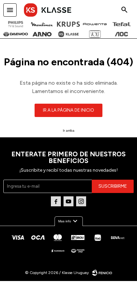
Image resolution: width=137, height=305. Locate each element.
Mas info (68, 221)
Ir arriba (68, 130)
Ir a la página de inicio (68, 110)
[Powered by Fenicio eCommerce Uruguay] (102, 273)
